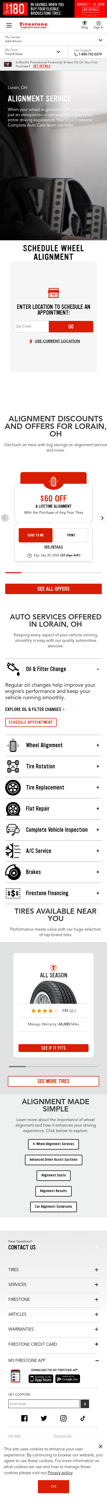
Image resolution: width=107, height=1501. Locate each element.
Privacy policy (60, 1473)
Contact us (22, 1247)
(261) (72, 1010)
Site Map (14, 1436)
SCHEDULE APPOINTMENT (31, 722)
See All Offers (53, 589)
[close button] (100, 1446)
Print (71, 535)
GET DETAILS (42, 66)
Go (70, 326)
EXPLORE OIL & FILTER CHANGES (33, 709)
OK (53, 1486)
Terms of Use (62, 1436)
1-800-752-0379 (90, 54)
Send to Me (36, 535)
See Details (53, 547)
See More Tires (53, 1081)
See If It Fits (53, 1048)
